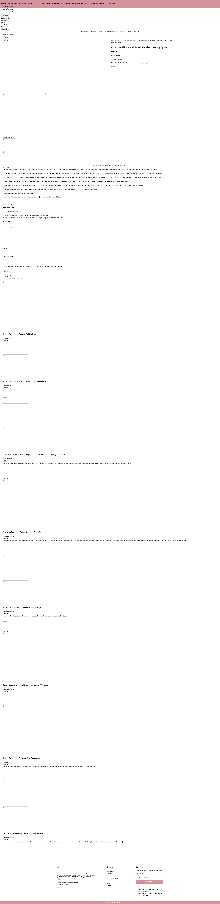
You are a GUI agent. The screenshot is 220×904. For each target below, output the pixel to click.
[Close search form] (2, 2)
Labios (109, 881)
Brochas (109, 873)
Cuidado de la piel (112, 878)
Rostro (109, 885)
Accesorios (110, 871)
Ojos (108, 883)
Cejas (109, 876)
